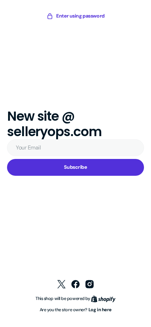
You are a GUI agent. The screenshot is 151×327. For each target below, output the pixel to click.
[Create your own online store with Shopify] (100, 298)
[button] (73, 16)
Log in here (97, 310)
